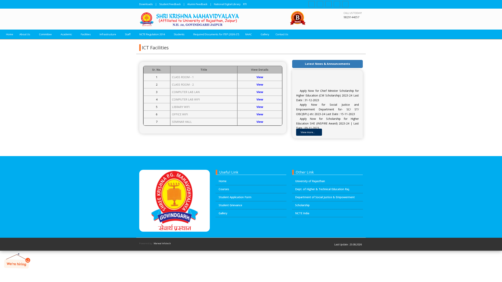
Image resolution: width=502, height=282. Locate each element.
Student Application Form (235, 197)
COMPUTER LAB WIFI (186, 99)
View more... (308, 132)
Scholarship (302, 205)
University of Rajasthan (310, 181)
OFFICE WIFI (180, 114)
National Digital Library (227, 4)
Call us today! (353, 13)
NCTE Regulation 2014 (152, 34)
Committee (45, 34)
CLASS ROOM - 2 (183, 84)
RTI (245, 4)
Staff (128, 34)
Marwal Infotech (162, 243)
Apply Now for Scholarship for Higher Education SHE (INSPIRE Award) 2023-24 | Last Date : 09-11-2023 (327, 120)
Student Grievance (230, 205)
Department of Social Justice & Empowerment (325, 197)
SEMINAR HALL (182, 122)
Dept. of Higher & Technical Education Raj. (322, 189)
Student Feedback (170, 4)
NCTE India (302, 213)
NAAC (248, 34)
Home (9, 34)
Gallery (265, 34)
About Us (24, 34)
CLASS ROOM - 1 (183, 77)
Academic (66, 34)
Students (179, 34)
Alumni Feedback (197, 4)
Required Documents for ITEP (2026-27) (216, 34)
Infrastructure (108, 34)
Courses (224, 189)
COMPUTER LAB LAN (186, 92)
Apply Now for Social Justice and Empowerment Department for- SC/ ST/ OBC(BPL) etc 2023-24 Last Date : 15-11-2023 (327, 106)
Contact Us (282, 34)
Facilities (86, 34)
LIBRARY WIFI (181, 107)
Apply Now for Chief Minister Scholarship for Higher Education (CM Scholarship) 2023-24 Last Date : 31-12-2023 (327, 92)
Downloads (146, 4)
